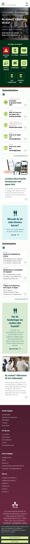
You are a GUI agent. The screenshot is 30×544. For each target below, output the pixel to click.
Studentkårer (5, 420)
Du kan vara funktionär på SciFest (11, 255)
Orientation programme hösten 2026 (15, 103)
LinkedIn (4, 483)
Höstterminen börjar (15, 127)
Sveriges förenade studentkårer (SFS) (12, 466)
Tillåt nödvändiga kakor (14, 537)
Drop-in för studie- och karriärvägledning (15, 137)
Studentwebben (11, 5)
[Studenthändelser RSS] (15, 94)
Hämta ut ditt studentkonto (10, 35)
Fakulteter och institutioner (9, 417)
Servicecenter (5, 425)
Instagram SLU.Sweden (8, 478)
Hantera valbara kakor (7, 534)
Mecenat (4, 463)
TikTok (4, 489)
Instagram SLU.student (8, 480)
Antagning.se (5, 457)
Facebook (4, 486)
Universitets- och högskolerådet (11, 468)
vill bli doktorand (6, 440)
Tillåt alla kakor (14, 541)
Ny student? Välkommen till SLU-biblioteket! (16, 377)
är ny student (5, 434)
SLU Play (4, 492)
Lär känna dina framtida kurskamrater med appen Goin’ (15, 181)
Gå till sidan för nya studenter (10, 33)
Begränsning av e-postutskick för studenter (12, 271)
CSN (3, 460)
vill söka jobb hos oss (8, 445)
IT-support (5, 423)
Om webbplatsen (16, 523)
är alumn (4, 442)
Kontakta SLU (7, 523)
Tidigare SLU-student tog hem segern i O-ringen (11, 287)
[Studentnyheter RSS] (15, 247)
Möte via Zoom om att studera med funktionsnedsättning (15, 115)
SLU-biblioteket (6, 414)
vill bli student (6, 437)
